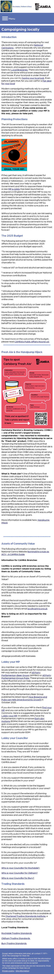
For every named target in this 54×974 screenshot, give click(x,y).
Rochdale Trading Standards (16, 933)
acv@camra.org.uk (37, 608)
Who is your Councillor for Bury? (17, 877)
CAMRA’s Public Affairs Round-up (31, 341)
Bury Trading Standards (14, 943)
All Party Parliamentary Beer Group (20, 674)
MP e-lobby (14, 188)
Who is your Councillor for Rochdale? (20, 867)
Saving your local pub (33, 78)
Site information (22, 971)
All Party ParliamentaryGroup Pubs (26, 676)
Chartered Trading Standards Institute (25, 916)
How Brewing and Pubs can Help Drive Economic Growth (24, 698)
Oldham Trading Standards (15, 938)
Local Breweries (19, 69)
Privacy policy (8, 971)
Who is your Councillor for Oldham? (19, 872)
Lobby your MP (9, 715)
